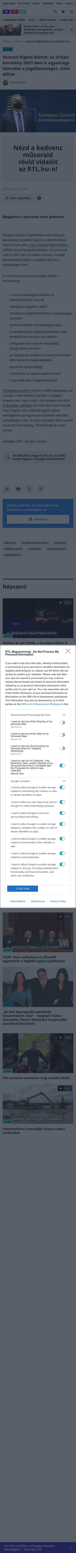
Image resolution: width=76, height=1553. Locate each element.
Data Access (38, 901)
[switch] (62, 722)
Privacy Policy (58, 901)
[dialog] (38, 776)
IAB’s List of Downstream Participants (42, 704)
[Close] (69, 652)
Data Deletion (18, 901)
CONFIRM (22, 888)
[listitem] (38, 715)
